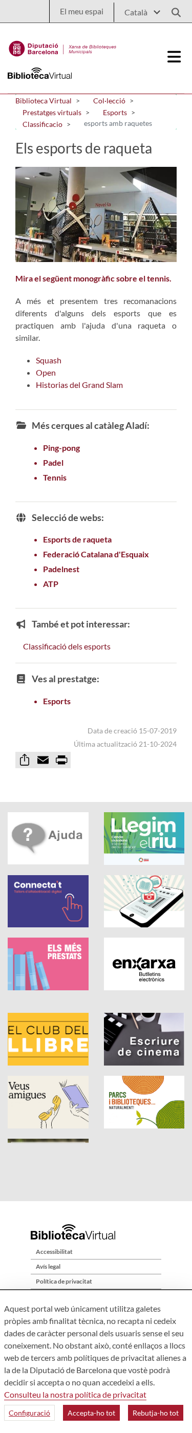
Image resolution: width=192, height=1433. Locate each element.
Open (46, 372)
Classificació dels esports (67, 646)
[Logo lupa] (172, 9)
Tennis (55, 477)
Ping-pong (61, 447)
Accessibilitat (54, 1251)
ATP (50, 584)
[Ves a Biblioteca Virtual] (63, 46)
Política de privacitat (64, 1281)
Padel (53, 462)
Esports (57, 701)
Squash (48, 360)
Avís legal (48, 1266)
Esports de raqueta (77, 539)
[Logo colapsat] (174, 57)
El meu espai (81, 11)
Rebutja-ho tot (156, 1412)
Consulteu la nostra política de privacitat (75, 1394)
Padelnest (61, 569)
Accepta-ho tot (91, 1412)
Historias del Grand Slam (79, 384)
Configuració (29, 1412)
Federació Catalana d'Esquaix (96, 554)
